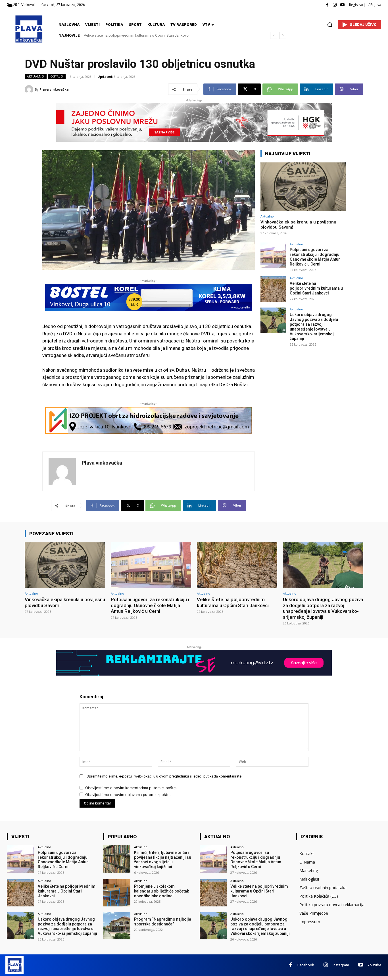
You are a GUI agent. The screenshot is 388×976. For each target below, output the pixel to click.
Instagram (341, 965)
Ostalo (56, 76)
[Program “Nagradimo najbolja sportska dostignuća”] (116, 925)
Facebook (305, 965)
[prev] (273, 35)
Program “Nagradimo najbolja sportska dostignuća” (162, 921)
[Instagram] (335, 5)
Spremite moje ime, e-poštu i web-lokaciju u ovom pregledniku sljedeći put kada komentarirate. (164, 776)
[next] (282, 35)
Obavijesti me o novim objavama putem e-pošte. (128, 794)
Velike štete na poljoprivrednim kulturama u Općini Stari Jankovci (316, 288)
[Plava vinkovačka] (30, 89)
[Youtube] (342, 5)
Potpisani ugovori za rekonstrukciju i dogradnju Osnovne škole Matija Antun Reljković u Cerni (315, 256)
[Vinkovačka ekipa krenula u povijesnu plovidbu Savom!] (303, 186)
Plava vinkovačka (54, 89)
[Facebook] (327, 5)
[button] (330, 24)
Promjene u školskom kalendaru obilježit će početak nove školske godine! (161, 891)
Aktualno (35, 76)
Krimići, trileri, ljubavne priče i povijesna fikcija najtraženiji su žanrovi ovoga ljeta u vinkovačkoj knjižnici (162, 859)
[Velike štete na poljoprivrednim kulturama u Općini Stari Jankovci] (273, 289)
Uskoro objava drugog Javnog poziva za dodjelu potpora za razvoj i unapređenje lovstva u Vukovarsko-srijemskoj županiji (314, 326)
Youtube (374, 965)
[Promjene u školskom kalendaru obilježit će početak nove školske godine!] (116, 892)
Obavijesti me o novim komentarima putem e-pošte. (131, 787)
